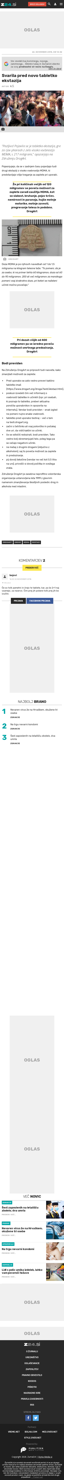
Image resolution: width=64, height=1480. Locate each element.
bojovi (13, 575)
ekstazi (36, 542)
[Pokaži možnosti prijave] (55, 4)
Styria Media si (45, 1456)
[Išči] (49, 4)
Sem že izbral (55, 68)
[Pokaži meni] (59, 4)
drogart (7, 542)
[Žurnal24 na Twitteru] (36, 1418)
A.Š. (12, 86)
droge (18, 542)
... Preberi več (37, 1477)
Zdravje (15, 717)
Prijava (18, 601)
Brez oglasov (37, 4)
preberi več (31, 568)
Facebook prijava (39, 601)
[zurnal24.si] (8, 4)
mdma (26, 542)
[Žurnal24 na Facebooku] (28, 1418)
